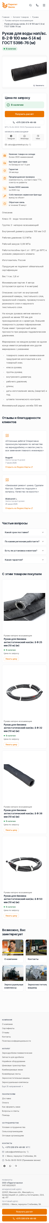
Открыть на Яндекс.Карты (17, 467)
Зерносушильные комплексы (15, 1082)
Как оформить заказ (11, 1107)
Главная (5, 17)
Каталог (6, 1049)
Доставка (6, 1098)
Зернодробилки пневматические (17, 1053)
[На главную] (10, 5)
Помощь (6, 1115)
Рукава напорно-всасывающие (19, 20)
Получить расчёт (24, 114)
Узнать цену (11, 659)
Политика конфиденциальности (16, 1041)
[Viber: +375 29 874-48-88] (16, 1166)
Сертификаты (8, 1028)
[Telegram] (4, 1166)
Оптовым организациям (13, 1135)
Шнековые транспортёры (14, 1065)
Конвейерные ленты (11, 1074)
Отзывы (5, 1032)
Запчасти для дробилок (13, 1057)
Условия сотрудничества (13, 1127)
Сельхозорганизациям (12, 1131)
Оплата (5, 1102)
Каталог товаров (21, 17)
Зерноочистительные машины (16, 1078)
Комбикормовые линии (12, 1070)
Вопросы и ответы (10, 1111)
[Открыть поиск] (30, 5)
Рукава (35, 17)
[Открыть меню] (44, 5)
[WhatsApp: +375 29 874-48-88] (10, 1166)
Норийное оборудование (13, 1061)
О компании (7, 1024)
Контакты (6, 1037)
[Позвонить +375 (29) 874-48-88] (37, 5)
